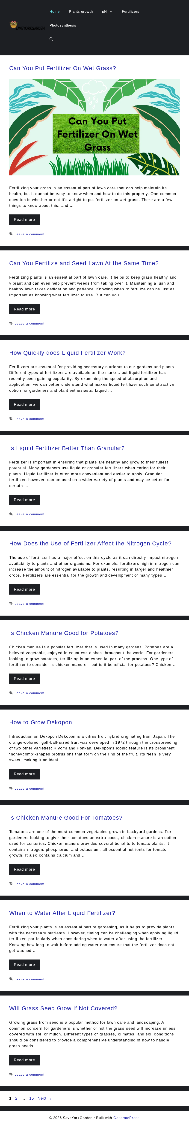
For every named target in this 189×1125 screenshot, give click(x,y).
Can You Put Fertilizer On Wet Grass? (62, 68)
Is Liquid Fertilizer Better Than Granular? (67, 448)
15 (32, 1098)
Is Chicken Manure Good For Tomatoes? (66, 817)
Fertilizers (130, 11)
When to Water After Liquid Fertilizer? (62, 913)
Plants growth (81, 11)
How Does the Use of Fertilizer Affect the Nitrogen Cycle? (90, 543)
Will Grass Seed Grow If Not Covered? (63, 1008)
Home (55, 11)
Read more (24, 219)
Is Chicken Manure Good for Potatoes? (64, 633)
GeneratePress (126, 1118)
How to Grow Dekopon (40, 722)
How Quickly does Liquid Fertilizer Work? (67, 352)
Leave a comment (30, 234)
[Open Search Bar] (51, 39)
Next (45, 1098)
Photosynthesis (63, 25)
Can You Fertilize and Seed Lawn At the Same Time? (84, 263)
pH (104, 11)
